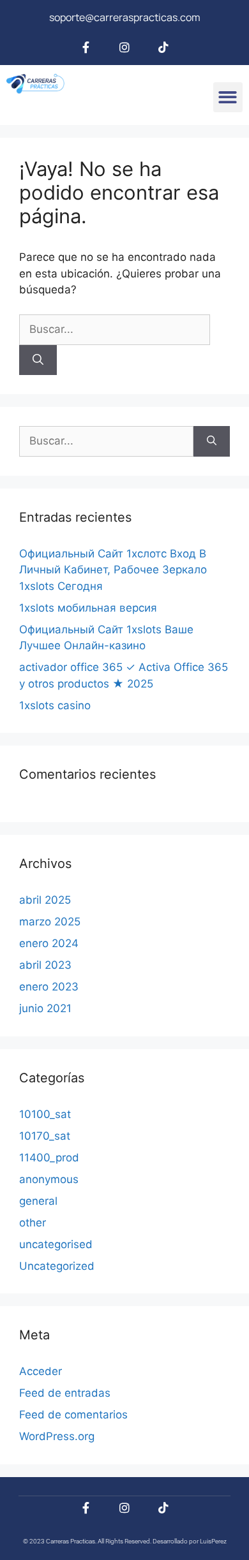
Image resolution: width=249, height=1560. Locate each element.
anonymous (49, 1179)
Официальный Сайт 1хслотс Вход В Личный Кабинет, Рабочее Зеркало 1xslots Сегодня (113, 569)
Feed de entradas (64, 1393)
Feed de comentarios (73, 1414)
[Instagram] (124, 47)
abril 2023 (45, 965)
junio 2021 (45, 1008)
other (32, 1222)
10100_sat (45, 1114)
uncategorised (56, 1244)
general (38, 1201)
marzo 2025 (49, 921)
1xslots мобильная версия (88, 607)
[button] (228, 97)
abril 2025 (45, 900)
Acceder (40, 1371)
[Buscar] (38, 360)
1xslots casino (55, 705)
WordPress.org (56, 1436)
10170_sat (44, 1136)
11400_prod (49, 1157)
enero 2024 (49, 943)
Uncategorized (56, 1266)
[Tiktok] (163, 47)
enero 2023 (49, 986)
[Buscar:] (114, 329)
